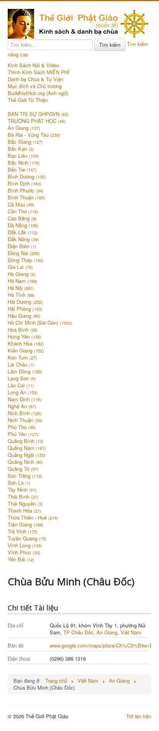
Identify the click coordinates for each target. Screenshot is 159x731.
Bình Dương (27, 176)
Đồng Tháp (26, 260)
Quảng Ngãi (27, 455)
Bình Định (24, 183)
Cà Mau (21, 204)
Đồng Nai (24, 253)
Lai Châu (21, 364)
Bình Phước (26, 190)
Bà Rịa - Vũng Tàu (34, 134)
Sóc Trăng (25, 475)
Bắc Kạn (21, 148)
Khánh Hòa (26, 343)
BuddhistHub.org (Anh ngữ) (38, 93)
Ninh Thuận (25, 420)
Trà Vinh (23, 531)
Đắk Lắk (23, 232)
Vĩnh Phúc (24, 552)
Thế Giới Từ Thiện (28, 100)
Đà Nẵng (23, 225)
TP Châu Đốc (78, 632)
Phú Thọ (22, 427)
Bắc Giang (25, 141)
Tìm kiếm (109, 44)
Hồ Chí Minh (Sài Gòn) (40, 322)
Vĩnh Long (25, 545)
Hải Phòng (25, 308)
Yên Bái (21, 559)
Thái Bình (23, 496)
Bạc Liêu (23, 155)
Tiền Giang (26, 524)
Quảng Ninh (25, 461)
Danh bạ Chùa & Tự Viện (35, 79)
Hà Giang (22, 274)
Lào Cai (21, 385)
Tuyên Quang (27, 538)
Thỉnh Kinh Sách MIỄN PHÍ (38, 72)
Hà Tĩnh (21, 294)
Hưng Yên (24, 336)
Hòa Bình (23, 329)
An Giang (24, 127)
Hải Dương (25, 301)
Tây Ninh (22, 489)
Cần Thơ (23, 211)
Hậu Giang (24, 315)
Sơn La (19, 482)
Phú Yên (23, 434)
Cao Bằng (22, 218)
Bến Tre (22, 169)
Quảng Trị (23, 468)
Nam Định (24, 399)
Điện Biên (22, 246)
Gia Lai (20, 267)
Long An (23, 392)
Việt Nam (130, 632)
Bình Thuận (26, 197)
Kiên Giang (26, 350)
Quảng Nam (27, 448)
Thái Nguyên (25, 503)
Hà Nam (22, 281)
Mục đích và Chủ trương (35, 86)
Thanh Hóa (24, 510)
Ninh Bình (24, 413)
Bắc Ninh (24, 162)
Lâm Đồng (25, 371)
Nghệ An (22, 406)
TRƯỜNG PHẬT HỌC (37, 121)
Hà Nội (21, 288)
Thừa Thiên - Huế (33, 517)
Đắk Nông (23, 239)
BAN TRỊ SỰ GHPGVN (38, 114)
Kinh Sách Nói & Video (33, 65)
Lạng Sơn (22, 378)
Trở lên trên (138, 716)
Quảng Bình (26, 441)
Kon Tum (22, 357)
